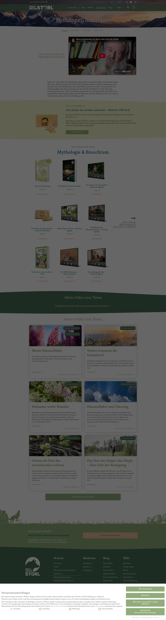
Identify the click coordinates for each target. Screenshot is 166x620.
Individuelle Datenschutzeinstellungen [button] (145, 612)
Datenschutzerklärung (58, 606)
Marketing (76, 609)
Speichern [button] (145, 595)
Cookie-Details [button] (136, 617)
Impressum (156, 617)
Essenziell (16, 609)
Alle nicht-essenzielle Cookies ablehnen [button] (145, 603)
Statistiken (46, 609)
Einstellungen (99, 606)
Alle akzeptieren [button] (145, 589)
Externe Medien (107, 609)
